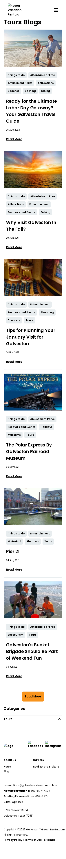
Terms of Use (33, 840)
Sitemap (50, 840)
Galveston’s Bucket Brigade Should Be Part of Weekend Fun (32, 651)
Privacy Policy (13, 840)
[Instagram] (53, 744)
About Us (10, 760)
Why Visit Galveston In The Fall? (31, 225)
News (7, 766)
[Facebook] (36, 744)
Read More (14, 139)
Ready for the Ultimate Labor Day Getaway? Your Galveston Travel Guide (31, 111)
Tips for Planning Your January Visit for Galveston (30, 337)
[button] (33, 719)
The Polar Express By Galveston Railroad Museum (29, 451)
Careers (38, 760)
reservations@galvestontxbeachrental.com (31, 785)
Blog (6, 771)
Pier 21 (12, 551)
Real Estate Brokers (46, 766)
